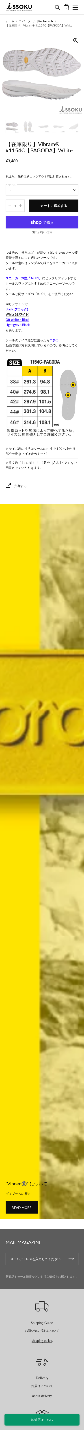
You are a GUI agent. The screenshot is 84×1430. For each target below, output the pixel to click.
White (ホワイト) (17, 314)
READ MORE (22, 1208)
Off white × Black (17, 320)
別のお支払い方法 (42, 232)
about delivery (42, 1396)
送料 (21, 176)
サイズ (12, 184)
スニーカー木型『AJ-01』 (24, 278)
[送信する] (71, 1259)
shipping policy (42, 1340)
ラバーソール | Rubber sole (36, 21)
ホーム (10, 21)
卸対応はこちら (42, 1420)
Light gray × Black (18, 325)
